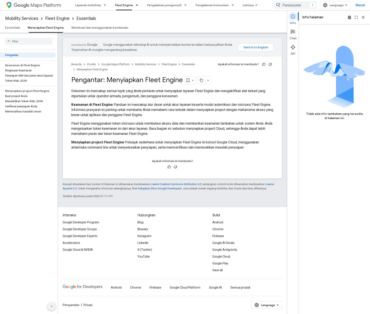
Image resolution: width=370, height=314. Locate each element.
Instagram (144, 236)
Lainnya (248, 5)
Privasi (88, 305)
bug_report (349, 17)
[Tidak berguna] (270, 64)
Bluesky (142, 229)
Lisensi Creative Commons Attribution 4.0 (176, 184)
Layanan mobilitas (88, 5)
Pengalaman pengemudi (164, 5)
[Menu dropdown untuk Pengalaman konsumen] (234, 5)
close (363, 17)
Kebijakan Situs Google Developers (160, 188)
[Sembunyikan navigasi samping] (51, 306)
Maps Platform (45, 5)
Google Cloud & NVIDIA (78, 249)
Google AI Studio (223, 243)
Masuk (360, 5)
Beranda (76, 64)
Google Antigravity (224, 249)
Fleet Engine (124, 5)
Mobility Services (21, 18)
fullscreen (356, 17)
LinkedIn (143, 243)
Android (217, 222)
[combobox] (295, 5)
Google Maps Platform (115, 64)
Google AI (215, 287)
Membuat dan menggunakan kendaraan (100, 27)
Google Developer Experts (80, 236)
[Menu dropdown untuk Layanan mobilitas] (106, 5)
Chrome (217, 229)
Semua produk (240, 287)
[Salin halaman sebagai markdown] (201, 80)
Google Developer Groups (80, 229)
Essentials (86, 18)
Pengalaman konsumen (212, 5)
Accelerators (71, 243)
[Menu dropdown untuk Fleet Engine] (138, 5)
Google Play (220, 263)
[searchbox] (28, 41)
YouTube (143, 256)
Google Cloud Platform (185, 287)
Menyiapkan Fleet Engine (46, 27)
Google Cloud (221, 256)
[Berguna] (264, 64)
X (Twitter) (144, 249)
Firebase (218, 236)
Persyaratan (71, 305)
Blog (140, 222)
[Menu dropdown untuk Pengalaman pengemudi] (187, 5)
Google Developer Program (81, 222)
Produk (91, 64)
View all (217, 270)
